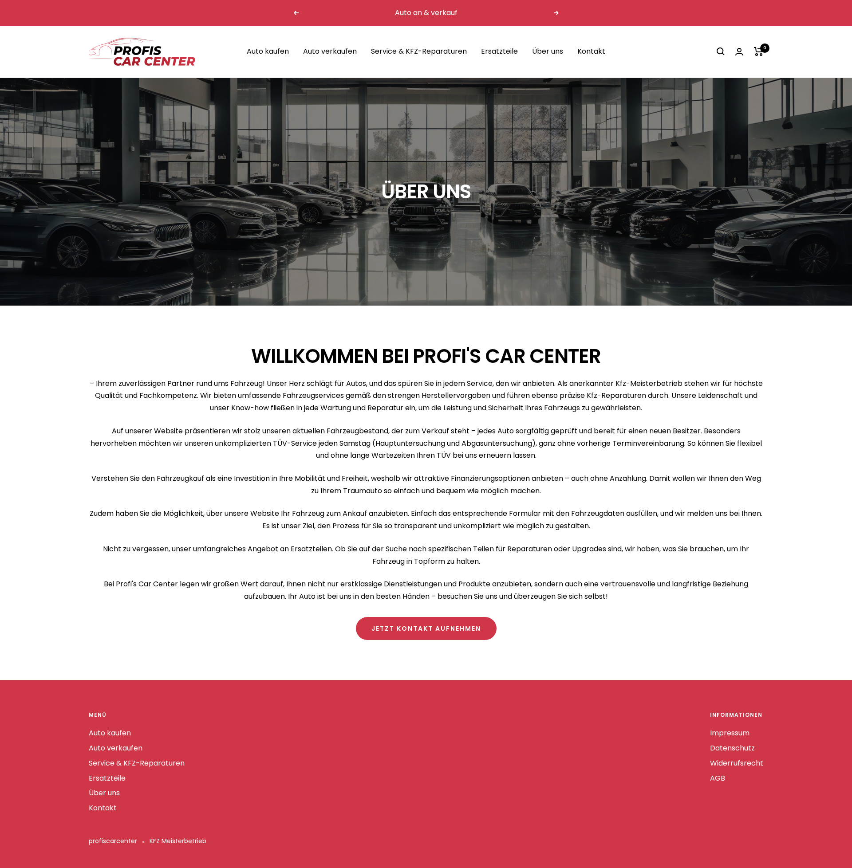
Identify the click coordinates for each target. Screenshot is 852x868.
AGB (717, 778)
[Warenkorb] (758, 51)
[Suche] (721, 51)
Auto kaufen (268, 51)
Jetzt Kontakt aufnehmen (426, 628)
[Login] (739, 51)
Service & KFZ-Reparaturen (419, 51)
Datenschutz (732, 748)
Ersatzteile (499, 51)
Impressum (729, 733)
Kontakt (591, 51)
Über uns (547, 51)
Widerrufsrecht (736, 763)
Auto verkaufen (330, 51)
